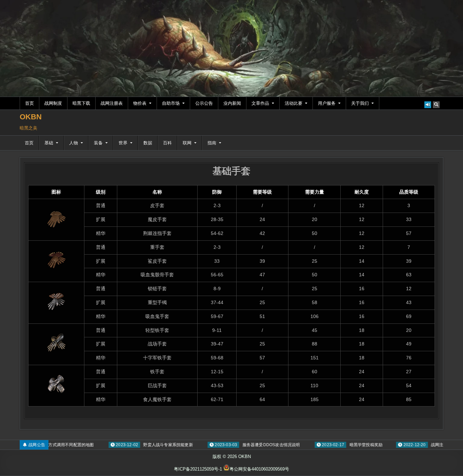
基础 (48, 142)
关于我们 (360, 103)
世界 (123, 142)
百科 (167, 142)
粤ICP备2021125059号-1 (198, 469)
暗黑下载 (81, 103)
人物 (73, 142)
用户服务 (327, 103)
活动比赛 (293, 103)
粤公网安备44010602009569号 (259, 469)
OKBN (31, 117)
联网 (187, 142)
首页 (29, 103)
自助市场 (171, 103)
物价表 (139, 103)
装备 (98, 142)
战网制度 (53, 103)
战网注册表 (112, 103)
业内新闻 (232, 103)
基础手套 (231, 171)
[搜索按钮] (436, 104)
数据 (147, 142)
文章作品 (260, 103)
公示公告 (204, 103)
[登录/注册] (427, 104)
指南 (211, 142)
